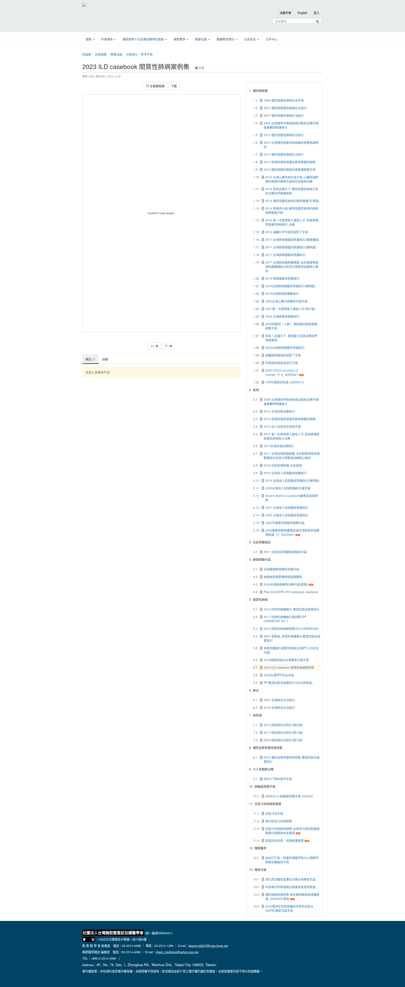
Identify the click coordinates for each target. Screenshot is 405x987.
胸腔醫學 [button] (180, 39)
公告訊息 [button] (250, 39)
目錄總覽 (101, 54)
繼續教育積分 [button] (226, 39)
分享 (201, 68)
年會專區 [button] (107, 39)
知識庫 (86, 54)
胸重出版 (116, 54)
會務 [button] (88, 39)
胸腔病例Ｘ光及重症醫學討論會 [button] (144, 39)
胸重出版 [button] (201, 39)
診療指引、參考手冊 (139, 54)
